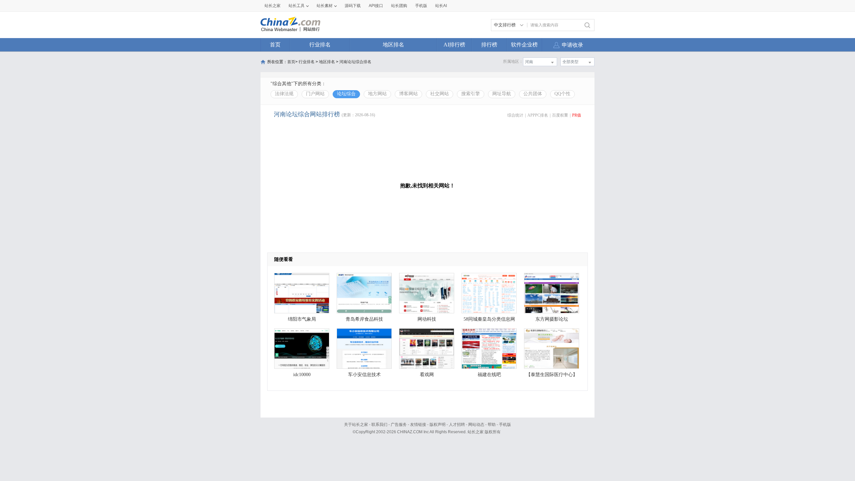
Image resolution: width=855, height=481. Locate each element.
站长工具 (297, 5)
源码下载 (353, 5)
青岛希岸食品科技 (364, 319)
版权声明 (438, 424)
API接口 (376, 5)
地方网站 (377, 93)
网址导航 (501, 93)
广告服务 (399, 424)
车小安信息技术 (364, 374)
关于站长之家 (356, 424)
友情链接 (418, 424)
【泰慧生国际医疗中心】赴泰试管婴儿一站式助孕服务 (551, 376)
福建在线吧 (489, 374)
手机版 (505, 424)
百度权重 (560, 115)
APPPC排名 (537, 115)
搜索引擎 (470, 93)
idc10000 (302, 374)
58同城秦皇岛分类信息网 (489, 319)
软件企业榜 (524, 44)
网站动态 (476, 424)
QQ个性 (562, 93)
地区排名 (393, 44)
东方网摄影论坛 (551, 319)
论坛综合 (346, 93)
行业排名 (320, 44)
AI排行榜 (454, 44)
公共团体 (532, 93)
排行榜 (489, 44)
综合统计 (515, 115)
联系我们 (379, 424)
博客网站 (408, 93)
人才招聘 (457, 424)
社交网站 (439, 93)
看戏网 (427, 374)
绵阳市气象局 (302, 319)
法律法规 (284, 93)
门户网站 (315, 93)
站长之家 (273, 5)
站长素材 (325, 5)
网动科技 (426, 319)
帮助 (492, 424)
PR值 (576, 115)
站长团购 (399, 5)
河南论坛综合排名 (355, 61)
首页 (275, 44)
